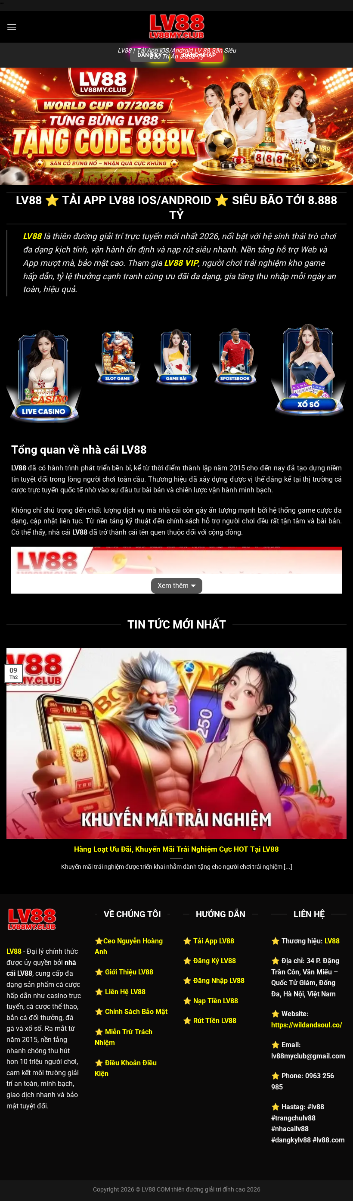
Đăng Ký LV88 (214, 961)
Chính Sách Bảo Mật (136, 1012)
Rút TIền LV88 (214, 1021)
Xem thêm (173, 586)
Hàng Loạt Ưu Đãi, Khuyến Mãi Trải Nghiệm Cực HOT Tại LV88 (176, 849)
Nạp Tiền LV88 (215, 1001)
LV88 (14, 951)
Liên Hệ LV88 (125, 992)
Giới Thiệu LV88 (129, 972)
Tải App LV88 (213, 941)
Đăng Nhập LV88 (219, 981)
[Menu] (11, 26)
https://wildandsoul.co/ (306, 1025)
